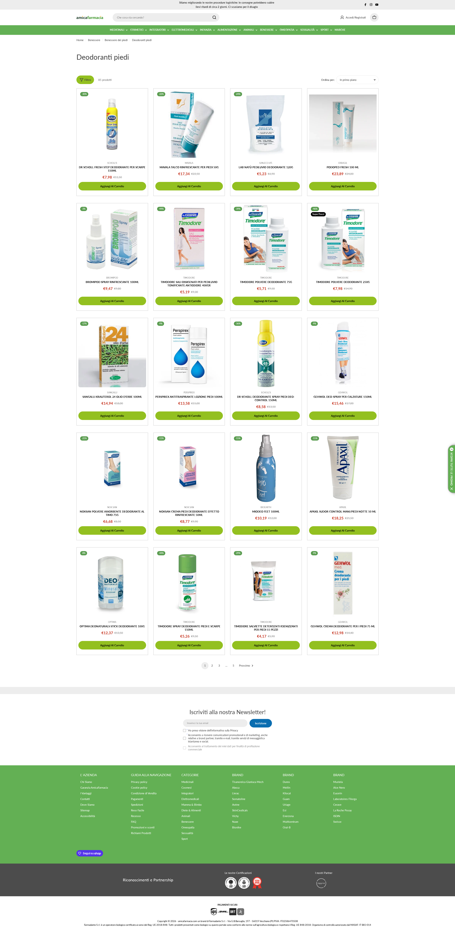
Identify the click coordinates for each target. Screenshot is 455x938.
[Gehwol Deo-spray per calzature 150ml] (343, 353)
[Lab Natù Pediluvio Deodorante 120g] (266, 124)
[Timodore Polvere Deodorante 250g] (343, 239)
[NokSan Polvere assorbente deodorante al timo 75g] (112, 468)
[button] (451, 469)
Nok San (112, 507)
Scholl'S (112, 163)
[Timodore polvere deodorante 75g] (266, 239)
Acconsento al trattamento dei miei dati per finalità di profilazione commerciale (224, 748)
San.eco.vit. (265, 163)
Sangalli (112, 392)
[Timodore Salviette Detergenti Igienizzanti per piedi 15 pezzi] (266, 583)
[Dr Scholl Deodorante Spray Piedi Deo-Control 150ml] (266, 353)
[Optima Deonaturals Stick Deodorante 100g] (112, 583)
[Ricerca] (214, 17)
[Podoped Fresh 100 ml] (343, 124)
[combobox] (166, 17)
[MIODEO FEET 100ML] (266, 468)
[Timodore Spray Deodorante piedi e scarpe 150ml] (189, 583)
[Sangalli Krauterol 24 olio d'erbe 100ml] (112, 353)
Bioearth (266, 507)
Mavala (189, 163)
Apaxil (342, 507)
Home (80, 40)
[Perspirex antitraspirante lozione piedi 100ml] (189, 353)
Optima (112, 622)
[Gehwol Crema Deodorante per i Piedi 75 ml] (343, 583)
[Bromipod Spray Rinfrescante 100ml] (112, 239)
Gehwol (343, 392)
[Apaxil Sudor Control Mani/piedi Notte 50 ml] (343, 468)
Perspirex (189, 392)
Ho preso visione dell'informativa (213, 730)
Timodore (189, 277)
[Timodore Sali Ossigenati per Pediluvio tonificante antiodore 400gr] (189, 239)
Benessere (94, 40)
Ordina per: (328, 79)
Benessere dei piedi (116, 40)
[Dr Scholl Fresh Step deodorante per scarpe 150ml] (112, 124)
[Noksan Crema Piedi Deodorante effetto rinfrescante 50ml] (189, 468)
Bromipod (112, 277)
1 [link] (205, 665)
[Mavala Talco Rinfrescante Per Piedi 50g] (189, 124)
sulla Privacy (231, 730)
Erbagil (342, 163)
